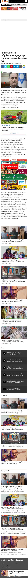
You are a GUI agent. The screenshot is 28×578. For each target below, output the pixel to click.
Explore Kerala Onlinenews (12, 560)
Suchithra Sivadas (6, 63)
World (8, 20)
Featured (4, 396)
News (10, 1)
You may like (5, 471)
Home (3, 20)
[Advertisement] (14, 37)
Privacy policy (4, 565)
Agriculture (16, 1)
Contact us (16, 565)
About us (16, 563)
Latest (3, 348)
